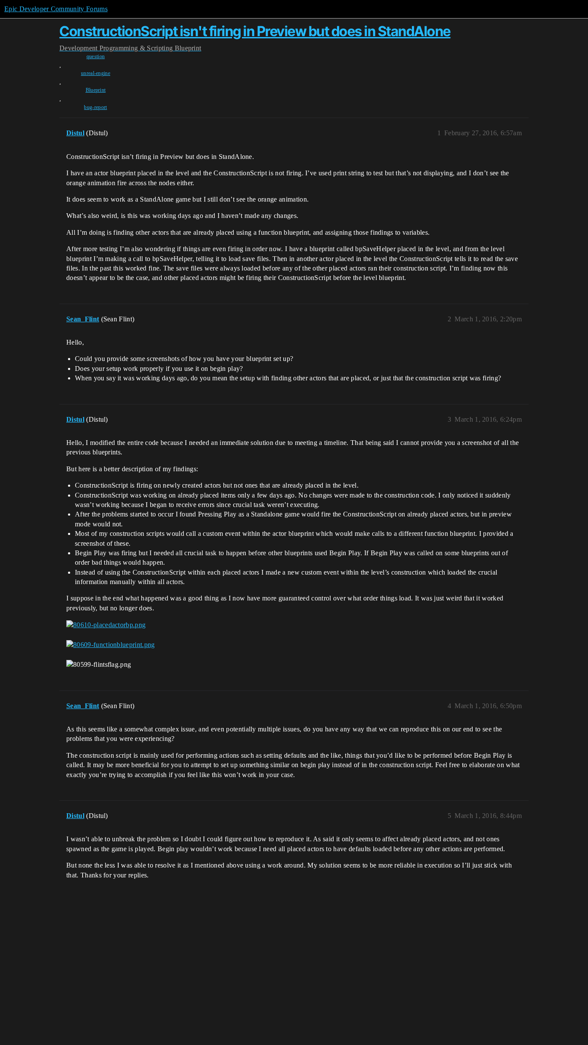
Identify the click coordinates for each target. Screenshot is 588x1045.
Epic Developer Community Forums (56, 8)
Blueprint (96, 90)
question (96, 56)
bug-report (95, 107)
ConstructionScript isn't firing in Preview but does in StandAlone (255, 31)
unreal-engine (95, 73)
